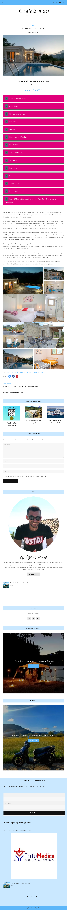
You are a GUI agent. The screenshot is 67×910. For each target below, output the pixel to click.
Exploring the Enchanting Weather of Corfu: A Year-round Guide (22, 386)
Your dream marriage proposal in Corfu (33, 661)
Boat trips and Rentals (18, 137)
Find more (33, 574)
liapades (20, 372)
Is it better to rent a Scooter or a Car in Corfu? (33, 735)
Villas (34, 25)
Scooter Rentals (15, 153)
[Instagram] (56, 2)
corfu (8, 372)
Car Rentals (14, 145)
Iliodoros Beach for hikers (33, 420)
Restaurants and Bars (17, 114)
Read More (33, 666)
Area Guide (13, 106)
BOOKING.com (33, 89)
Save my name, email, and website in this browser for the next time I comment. (27, 476)
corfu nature (14, 372)
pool (34, 372)
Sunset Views (14, 183)
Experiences (14, 168)
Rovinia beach (40, 372)
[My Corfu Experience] (33, 12)
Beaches (12, 122)
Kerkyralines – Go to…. (55, 420)
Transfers (13, 160)
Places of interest (16, 191)
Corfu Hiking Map (12, 423)
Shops (11, 176)
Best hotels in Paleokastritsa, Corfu (13, 392)
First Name (6, 795)
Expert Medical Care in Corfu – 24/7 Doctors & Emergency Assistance (31, 200)
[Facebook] (53, 2)
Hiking (12, 129)
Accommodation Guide (18, 98)
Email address (7, 803)
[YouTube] (59, 2)
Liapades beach (28, 372)
